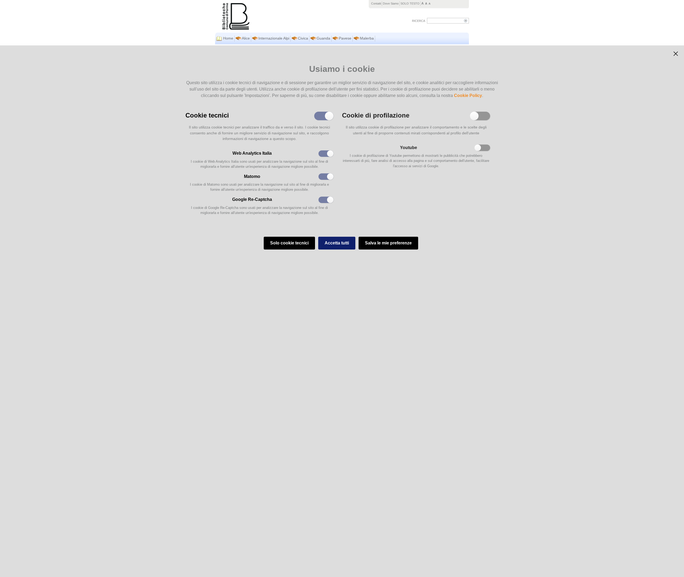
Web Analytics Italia (252, 153)
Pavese (345, 38)
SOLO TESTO (410, 3)
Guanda (323, 38)
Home (228, 38)
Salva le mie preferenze (388, 243)
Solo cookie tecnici (289, 243)
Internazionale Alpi (273, 38)
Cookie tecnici (207, 115)
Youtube (408, 147)
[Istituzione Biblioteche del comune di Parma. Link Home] (266, 16)
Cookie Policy (468, 95)
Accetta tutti (337, 243)
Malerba (367, 38)
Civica (303, 38)
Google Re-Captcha (252, 199)
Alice (246, 38)
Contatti (376, 3)
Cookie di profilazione (375, 115)
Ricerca (418, 20)
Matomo (252, 176)
